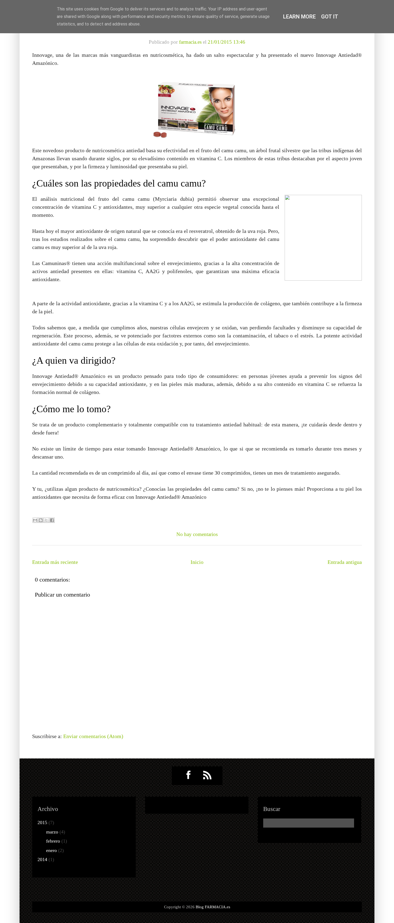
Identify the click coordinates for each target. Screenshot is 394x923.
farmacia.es (190, 42)
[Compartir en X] (46, 520)
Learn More (299, 16)
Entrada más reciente (55, 562)
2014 (43, 859)
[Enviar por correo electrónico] (35, 520)
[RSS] (207, 775)
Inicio (197, 562)
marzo (53, 832)
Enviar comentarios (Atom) (93, 736)
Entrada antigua (345, 562)
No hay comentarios (197, 534)
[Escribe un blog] (40, 520)
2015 (43, 822)
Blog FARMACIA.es (213, 907)
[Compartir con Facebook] (52, 520)
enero (52, 850)
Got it (329, 16)
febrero (53, 841)
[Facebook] (187, 775)
